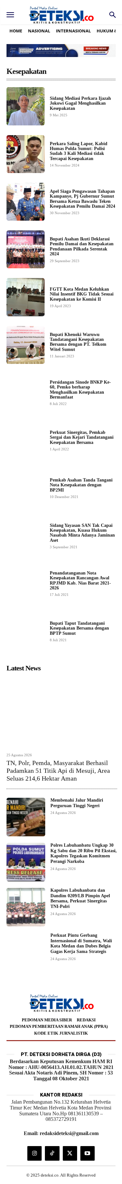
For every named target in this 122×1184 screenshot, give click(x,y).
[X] (70, 1153)
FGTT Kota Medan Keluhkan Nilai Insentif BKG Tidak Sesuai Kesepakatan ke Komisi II (82, 294)
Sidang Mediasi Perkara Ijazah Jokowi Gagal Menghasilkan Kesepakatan (80, 103)
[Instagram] (34, 1153)
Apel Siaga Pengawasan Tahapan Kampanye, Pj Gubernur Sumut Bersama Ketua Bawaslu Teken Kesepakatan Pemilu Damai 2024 (82, 199)
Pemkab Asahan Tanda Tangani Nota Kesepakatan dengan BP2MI (81, 485)
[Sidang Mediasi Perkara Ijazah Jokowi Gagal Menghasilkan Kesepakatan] (26, 106)
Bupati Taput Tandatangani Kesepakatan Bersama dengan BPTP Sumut (79, 628)
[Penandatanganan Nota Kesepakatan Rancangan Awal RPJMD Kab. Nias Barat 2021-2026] (26, 583)
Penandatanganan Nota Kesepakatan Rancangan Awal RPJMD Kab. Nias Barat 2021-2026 (80, 580)
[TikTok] (52, 1153)
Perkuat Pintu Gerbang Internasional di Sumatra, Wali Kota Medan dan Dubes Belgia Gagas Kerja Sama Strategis (81, 943)
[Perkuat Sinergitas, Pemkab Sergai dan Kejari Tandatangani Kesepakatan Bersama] (26, 440)
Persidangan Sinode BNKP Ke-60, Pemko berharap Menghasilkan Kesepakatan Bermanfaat (80, 390)
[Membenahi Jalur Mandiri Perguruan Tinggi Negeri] (26, 817)
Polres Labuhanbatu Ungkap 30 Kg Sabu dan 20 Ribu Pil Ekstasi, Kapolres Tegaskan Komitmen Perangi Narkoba (83, 853)
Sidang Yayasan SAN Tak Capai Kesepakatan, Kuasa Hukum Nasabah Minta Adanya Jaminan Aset (82, 533)
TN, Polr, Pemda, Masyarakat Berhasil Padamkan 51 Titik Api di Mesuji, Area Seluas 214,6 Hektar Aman (58, 770)
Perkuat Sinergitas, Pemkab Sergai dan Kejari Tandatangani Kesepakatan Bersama (82, 437)
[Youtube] (87, 1153)
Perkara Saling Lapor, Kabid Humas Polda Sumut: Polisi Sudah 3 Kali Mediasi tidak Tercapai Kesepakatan (78, 151)
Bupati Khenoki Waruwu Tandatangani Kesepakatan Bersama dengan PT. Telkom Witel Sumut (78, 342)
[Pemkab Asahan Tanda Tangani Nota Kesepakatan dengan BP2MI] (26, 488)
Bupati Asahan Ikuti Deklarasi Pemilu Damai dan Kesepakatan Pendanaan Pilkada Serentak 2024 (82, 246)
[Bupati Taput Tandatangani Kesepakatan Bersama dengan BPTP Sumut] (26, 631)
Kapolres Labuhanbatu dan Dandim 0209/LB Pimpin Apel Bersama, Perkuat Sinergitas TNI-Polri (80, 898)
